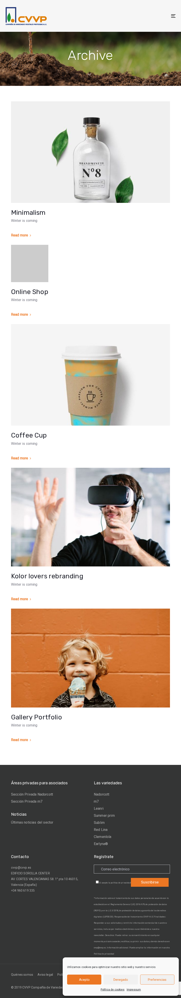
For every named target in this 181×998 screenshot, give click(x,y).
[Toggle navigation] (147, 16)
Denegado (120, 980)
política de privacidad (121, 883)
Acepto (84, 980)
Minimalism (28, 213)
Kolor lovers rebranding (47, 576)
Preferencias (157, 980)
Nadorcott (101, 794)
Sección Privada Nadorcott (32, 794)
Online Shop (29, 292)
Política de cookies (112, 989)
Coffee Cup (29, 435)
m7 (96, 801)
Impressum (134, 989)
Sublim (99, 823)
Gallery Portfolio (36, 717)
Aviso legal (45, 974)
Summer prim (104, 815)
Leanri (99, 808)
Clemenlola (102, 837)
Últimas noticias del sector (32, 822)
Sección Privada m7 (26, 801)
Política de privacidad (104, 954)
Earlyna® (101, 844)
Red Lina (100, 830)
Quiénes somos (22, 974)
